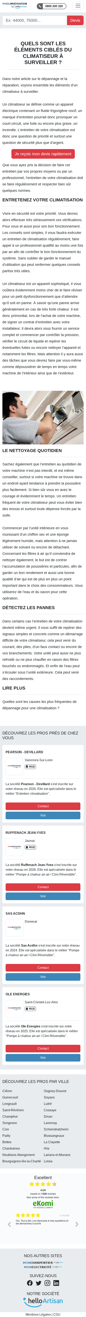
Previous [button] (9, 1224)
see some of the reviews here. (43, 1197)
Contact (43, 806)
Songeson (9, 1123)
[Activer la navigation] (78, 6)
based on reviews (43, 1191)
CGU (56, 1314)
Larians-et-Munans (57, 1155)
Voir (43, 815)
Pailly (6, 1135)
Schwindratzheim (56, 1129)
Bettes (6, 1142)
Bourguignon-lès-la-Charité (21, 1161)
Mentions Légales (38, 1314)
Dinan (48, 1116)
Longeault (9, 1103)
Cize (5, 1129)
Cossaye (50, 1110)
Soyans (49, 1097)
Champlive (10, 1116)
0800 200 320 (54, 6)
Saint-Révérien (13, 1110)
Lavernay (50, 1123)
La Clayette (52, 1142)
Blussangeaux (54, 1135)
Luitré (48, 1103)
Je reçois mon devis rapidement (43, 154)
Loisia (48, 1161)
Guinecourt (10, 1097)
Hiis (46, 1148)
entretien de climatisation (27, 239)
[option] (43, 1227)
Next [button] (77, 1224)
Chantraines (11, 1148)
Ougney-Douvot (55, 1091)
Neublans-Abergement (18, 1155)
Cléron (7, 1091)
